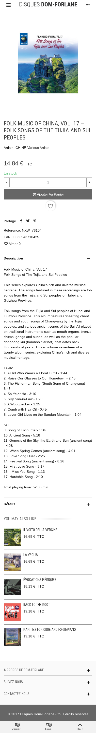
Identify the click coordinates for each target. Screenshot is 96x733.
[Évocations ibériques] (12, 587)
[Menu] (8, 4)
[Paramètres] (87, 4)
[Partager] (21, 221)
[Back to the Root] (12, 612)
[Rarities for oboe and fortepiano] (12, 637)
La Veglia (30, 555)
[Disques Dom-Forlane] (48, 4)
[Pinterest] (35, 221)
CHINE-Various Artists (32, 148)
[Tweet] (28, 221)
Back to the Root (36, 605)
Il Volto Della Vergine (40, 530)
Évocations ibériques (40, 580)
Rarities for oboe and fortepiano (49, 630)
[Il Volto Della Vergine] (12, 537)
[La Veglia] (12, 562)
